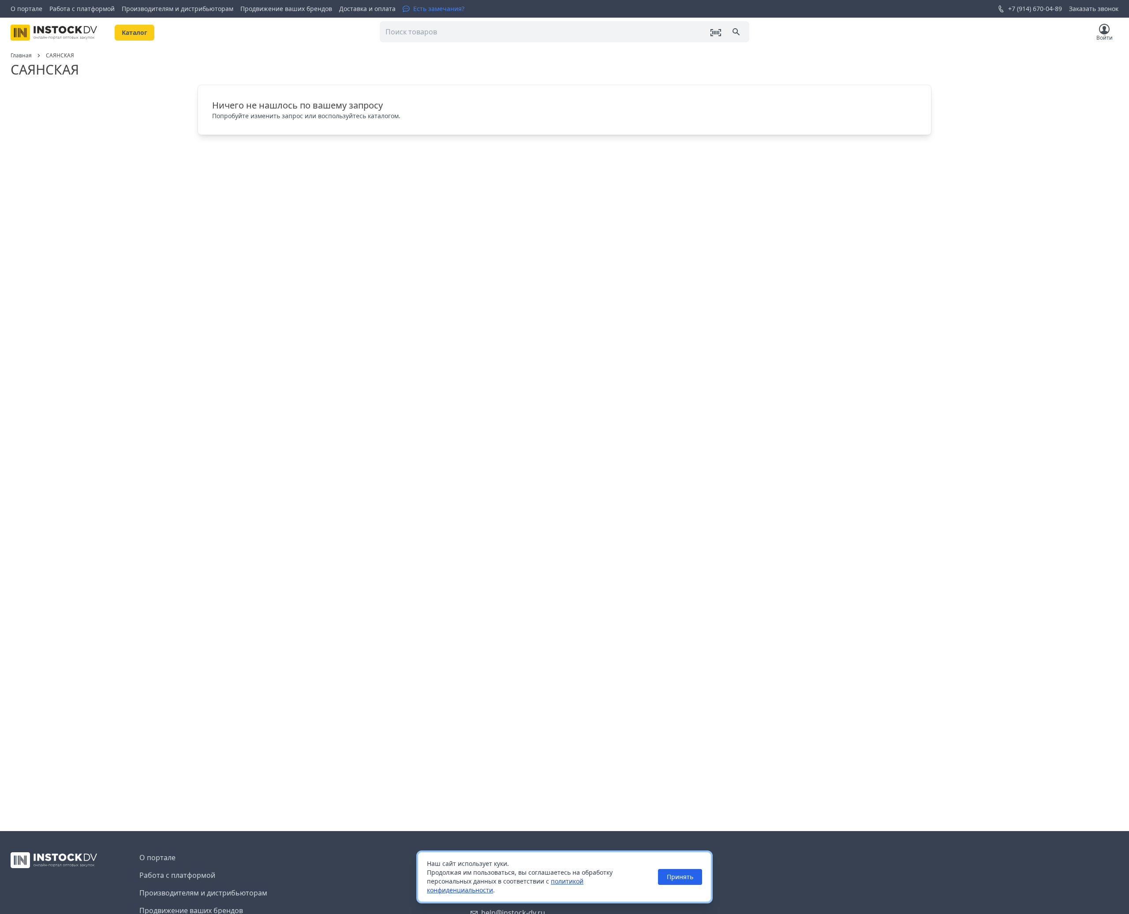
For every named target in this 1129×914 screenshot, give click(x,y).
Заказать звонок (1093, 8)
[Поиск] (737, 33)
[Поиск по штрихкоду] (716, 33)
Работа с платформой (82, 8)
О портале (26, 8)
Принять (680, 877)
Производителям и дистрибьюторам (177, 8)
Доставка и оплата (367, 8)
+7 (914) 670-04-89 (1035, 8)
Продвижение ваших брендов (286, 8)
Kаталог (134, 32)
